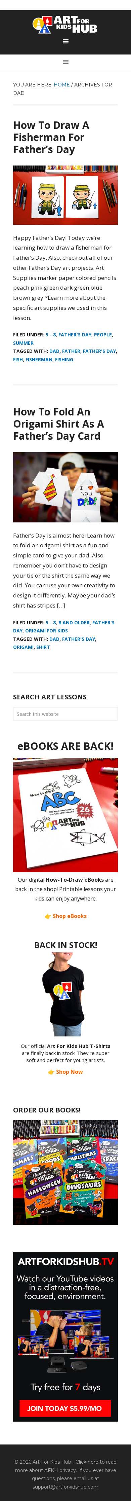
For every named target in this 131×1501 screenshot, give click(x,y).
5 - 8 (51, 334)
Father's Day (74, 334)
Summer (23, 343)
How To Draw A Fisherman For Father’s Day (51, 137)
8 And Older (74, 622)
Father (71, 351)
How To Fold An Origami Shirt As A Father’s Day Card (58, 424)
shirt (43, 647)
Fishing (64, 359)
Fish (18, 359)
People (103, 334)
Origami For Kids (46, 630)
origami (23, 647)
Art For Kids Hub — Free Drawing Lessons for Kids (65, 24)
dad (54, 351)
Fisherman (39, 359)
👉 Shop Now (65, 1071)
